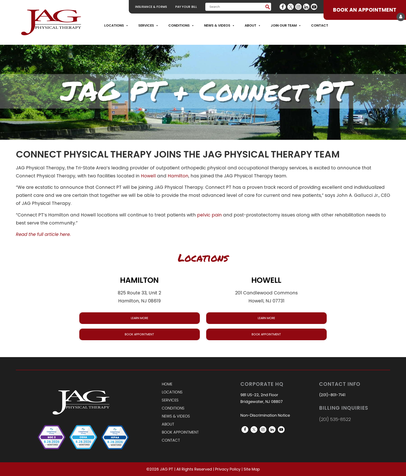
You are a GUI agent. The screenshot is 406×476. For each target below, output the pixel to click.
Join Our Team (284, 25)
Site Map (252, 469)
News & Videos (217, 25)
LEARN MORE (139, 318)
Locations (114, 25)
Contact (319, 25)
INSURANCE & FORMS (151, 7)
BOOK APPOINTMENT (139, 334)
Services (146, 25)
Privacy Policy (227, 469)
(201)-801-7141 (332, 394)
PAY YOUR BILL (186, 7)
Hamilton (178, 176)
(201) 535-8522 (335, 419)
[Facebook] (283, 7)
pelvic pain (209, 215)
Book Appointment (180, 432)
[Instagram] (298, 7)
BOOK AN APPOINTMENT (364, 9)
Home (167, 384)
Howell (148, 176)
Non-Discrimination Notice (265, 415)
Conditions (179, 25)
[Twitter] (290, 7)
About (250, 25)
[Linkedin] (306, 7)
